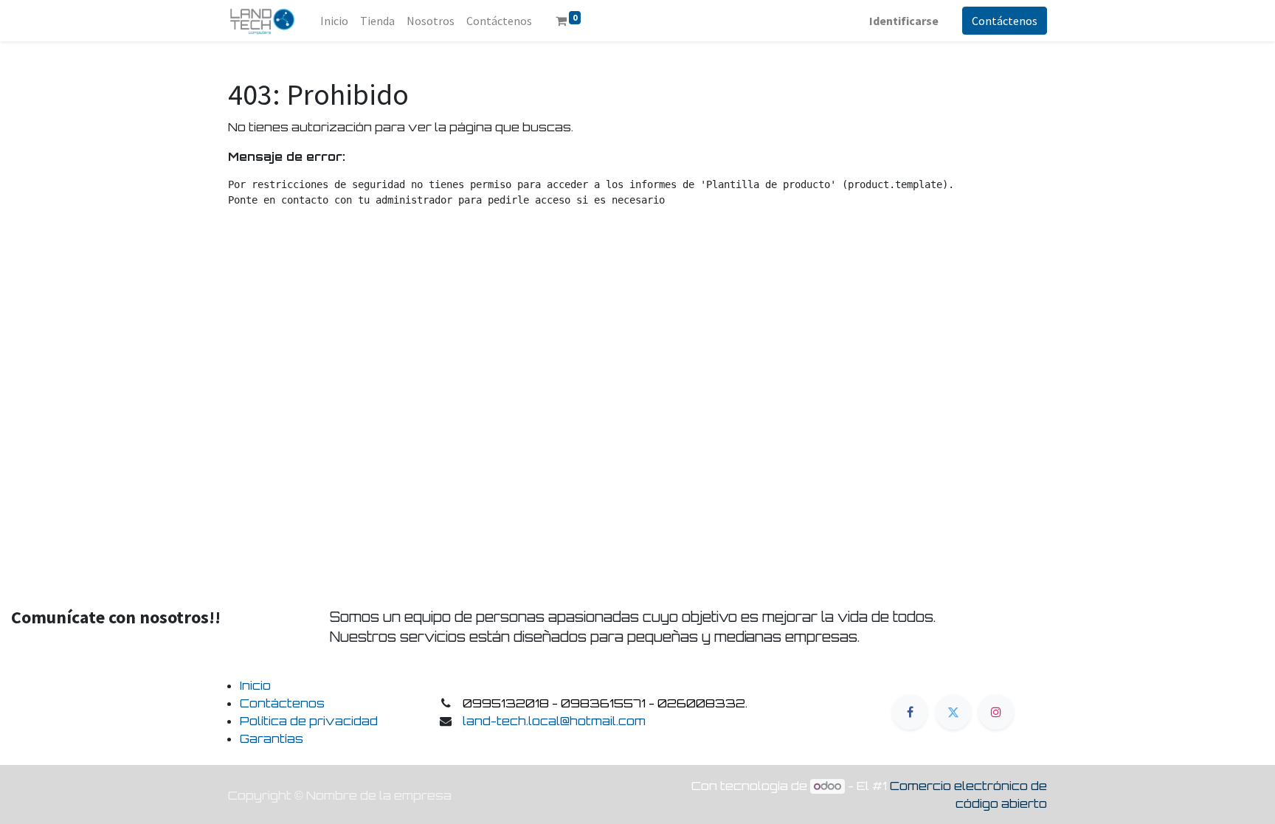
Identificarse (904, 20)
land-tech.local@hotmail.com (554, 720)
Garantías (271, 738)
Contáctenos (1004, 20)
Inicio (255, 685)
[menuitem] (334, 20)
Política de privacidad (309, 720)
